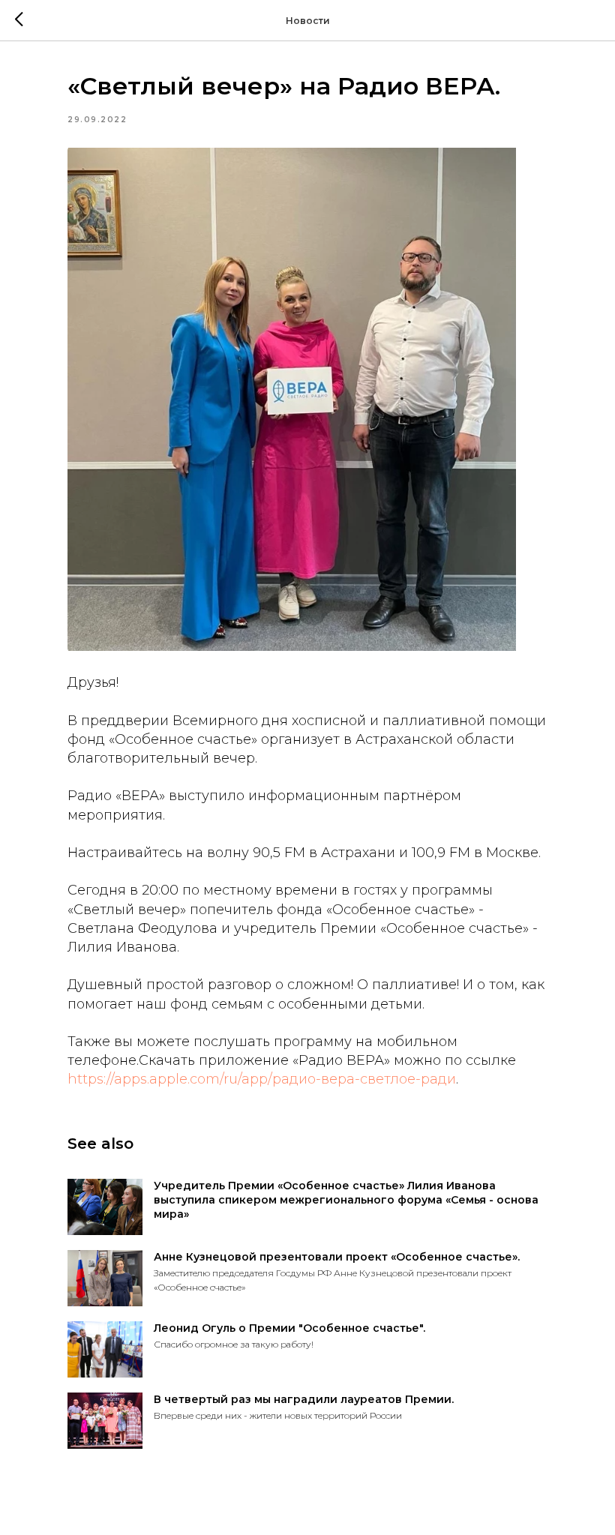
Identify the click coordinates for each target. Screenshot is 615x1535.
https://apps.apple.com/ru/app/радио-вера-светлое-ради (262, 1079)
